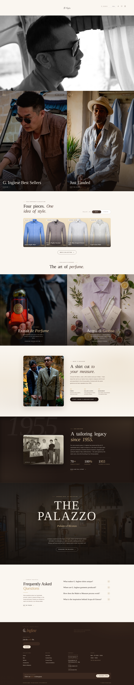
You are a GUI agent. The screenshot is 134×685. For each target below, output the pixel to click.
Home (24, 655)
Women (24, 660)
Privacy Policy (49, 660)
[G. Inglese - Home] (67, 8)
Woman (106, 211)
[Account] (118, 6)
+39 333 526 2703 (72, 670)
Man (96, 211)
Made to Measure (27, 665)
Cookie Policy (49, 658)
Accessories (26, 662)
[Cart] (125, 6)
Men (24, 658)
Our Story (48, 655)
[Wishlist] (121, 6)
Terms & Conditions (50, 662)
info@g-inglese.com (72, 666)
